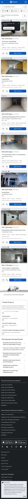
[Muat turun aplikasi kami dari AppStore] (7, 442)
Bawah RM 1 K (5, 325)
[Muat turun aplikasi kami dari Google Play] (20, 442)
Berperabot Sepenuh (15, 332)
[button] (18, 23)
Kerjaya (3, 457)
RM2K (17, 311)
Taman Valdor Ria (14, 318)
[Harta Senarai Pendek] (25, 24)
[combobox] (13, 6)
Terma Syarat (4, 469)
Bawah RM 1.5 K (13, 325)
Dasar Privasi (4, 463)
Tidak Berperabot (6, 332)
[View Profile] (14, 20)
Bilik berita (4, 455)
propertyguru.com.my (6, 477)
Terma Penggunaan (6, 466)
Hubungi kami (4, 460)
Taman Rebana (5, 318)
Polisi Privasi (7, 489)
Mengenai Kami (5, 452)
